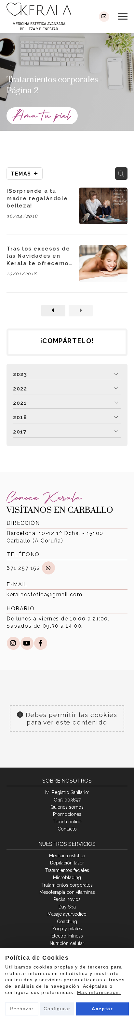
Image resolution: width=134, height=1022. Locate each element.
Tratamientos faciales (67, 870)
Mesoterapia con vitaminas (67, 892)
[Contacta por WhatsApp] (48, 567)
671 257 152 (23, 568)
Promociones (67, 814)
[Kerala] (39, 16)
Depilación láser (67, 862)
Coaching (67, 921)
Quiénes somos (67, 807)
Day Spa (67, 906)
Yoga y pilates (67, 928)
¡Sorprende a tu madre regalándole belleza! (37, 198)
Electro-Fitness (67, 935)
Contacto (67, 828)
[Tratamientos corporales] (53, 310)
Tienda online (67, 821)
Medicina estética (67, 855)
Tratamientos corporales (67, 885)
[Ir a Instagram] (13, 643)
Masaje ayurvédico (67, 914)
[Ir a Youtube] (27, 643)
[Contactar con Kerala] (104, 16)
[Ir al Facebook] (40, 643)
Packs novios (67, 899)
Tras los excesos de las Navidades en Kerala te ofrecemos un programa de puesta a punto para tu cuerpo (39, 256)
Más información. (99, 992)
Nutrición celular (67, 943)
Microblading (67, 877)
